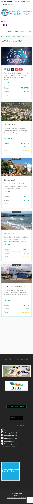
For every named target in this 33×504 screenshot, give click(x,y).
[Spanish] (16, 1)
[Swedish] (27, 1)
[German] (5, 1)
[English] (2, 1)
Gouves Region (16, 36)
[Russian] (9, 1)
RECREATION (16, 48)
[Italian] (18, 1)
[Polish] (24, 1)
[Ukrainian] (29, 1)
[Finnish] (11, 1)
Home (2, 36)
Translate (13, 7)
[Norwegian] (22, 1)
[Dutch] (13, 1)
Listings (8, 36)
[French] (7, 1)
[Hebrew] (20, 1)
